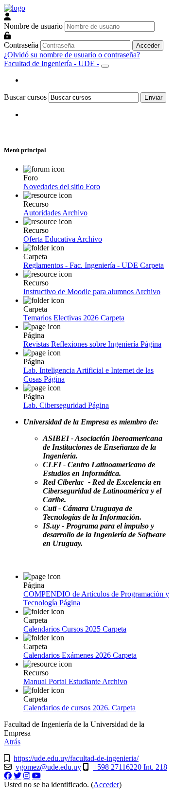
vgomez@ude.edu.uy (48, 767)
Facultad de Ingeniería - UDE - (51, 63)
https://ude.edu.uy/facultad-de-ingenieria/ (76, 758)
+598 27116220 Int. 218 (130, 767)
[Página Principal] (14, 8)
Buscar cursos (25, 97)
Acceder (106, 784)
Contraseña (21, 45)
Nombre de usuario (33, 26)
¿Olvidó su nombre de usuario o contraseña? (72, 55)
